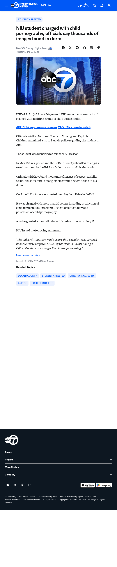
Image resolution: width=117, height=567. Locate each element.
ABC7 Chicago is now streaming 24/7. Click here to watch (53, 127)
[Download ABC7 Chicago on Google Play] (104, 485)
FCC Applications (50, 500)
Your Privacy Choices (26, 497)
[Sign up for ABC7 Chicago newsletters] (30, 485)
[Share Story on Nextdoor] (84, 47)
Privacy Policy (10, 497)
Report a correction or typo (28, 255)
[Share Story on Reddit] (77, 47)
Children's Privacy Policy (47, 497)
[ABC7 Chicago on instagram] (23, 485)
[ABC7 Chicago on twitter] (15, 485)
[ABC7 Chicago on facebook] (8, 485)
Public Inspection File (31, 500)
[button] (6, 5)
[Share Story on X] (70, 47)
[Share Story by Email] (91, 47)
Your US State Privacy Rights (71, 497)
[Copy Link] (98, 47)
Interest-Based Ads (12, 500)
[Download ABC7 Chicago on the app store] (87, 485)
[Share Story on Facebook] (63, 47)
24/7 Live (46, 5)
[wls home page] (11, 440)
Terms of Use (90, 497)
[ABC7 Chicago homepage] (24, 5)
